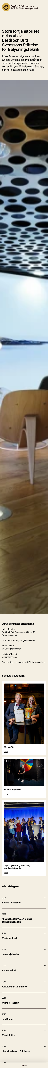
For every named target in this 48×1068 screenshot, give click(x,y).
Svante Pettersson (12, 789)
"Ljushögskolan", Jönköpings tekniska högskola (17, 867)
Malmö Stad (9, 747)
